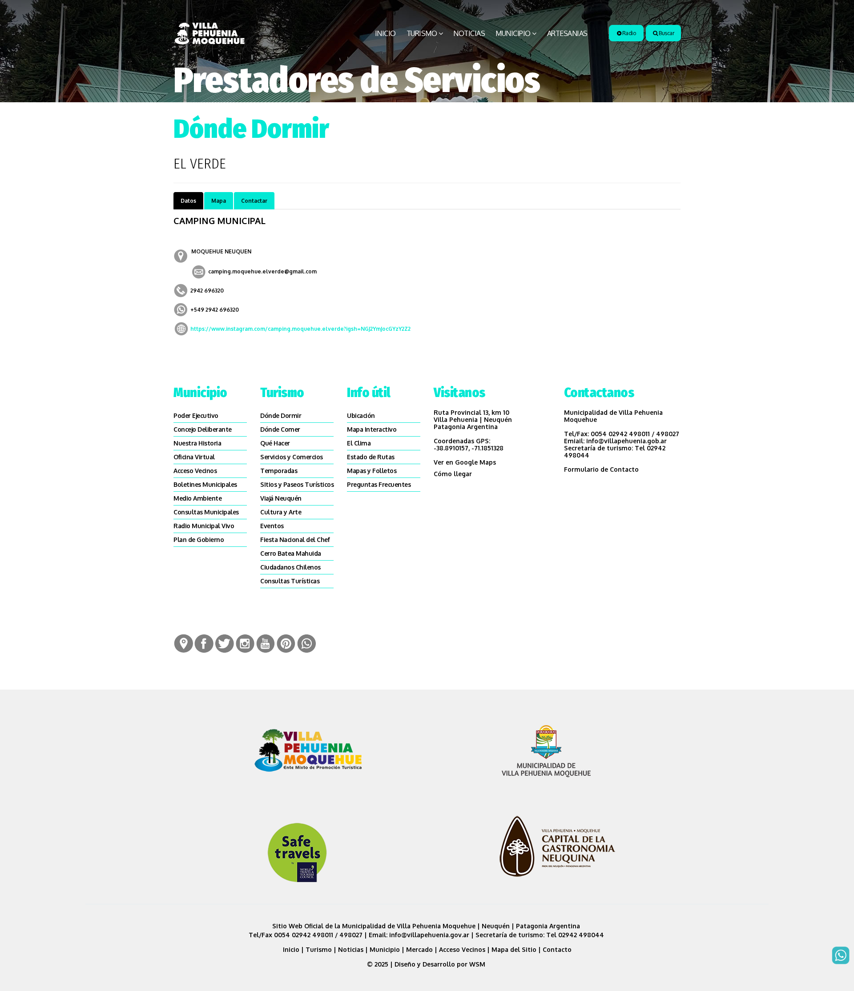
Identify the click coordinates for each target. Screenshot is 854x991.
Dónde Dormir (280, 415)
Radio (628, 33)
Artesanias (567, 33)
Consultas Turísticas (289, 581)
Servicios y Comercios (291, 457)
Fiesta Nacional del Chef (295, 539)
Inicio (385, 33)
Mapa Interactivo (371, 429)
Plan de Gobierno (198, 539)
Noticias (469, 33)
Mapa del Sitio (513, 949)
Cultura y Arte (280, 512)
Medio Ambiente (197, 498)
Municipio (513, 33)
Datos (188, 200)
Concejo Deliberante (202, 429)
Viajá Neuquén (281, 498)
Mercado (419, 949)
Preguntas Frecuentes (379, 484)
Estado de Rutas (371, 457)
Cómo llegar (453, 473)
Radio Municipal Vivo (203, 526)
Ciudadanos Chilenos (290, 567)
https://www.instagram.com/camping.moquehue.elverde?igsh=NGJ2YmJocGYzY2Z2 (300, 328)
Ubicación (361, 415)
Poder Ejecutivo (195, 415)
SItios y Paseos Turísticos (297, 484)
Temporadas (278, 470)
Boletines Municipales (205, 484)
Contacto (557, 949)
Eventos (272, 526)
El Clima (359, 443)
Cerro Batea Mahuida (290, 553)
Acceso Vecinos (195, 470)
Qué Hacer (275, 443)
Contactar (254, 200)
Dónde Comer (280, 429)
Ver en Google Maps (465, 462)
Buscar (666, 33)
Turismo (422, 33)
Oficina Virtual (194, 457)
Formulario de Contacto (601, 469)
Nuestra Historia (197, 443)
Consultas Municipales (206, 512)
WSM (478, 964)
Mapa (218, 200)
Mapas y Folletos (371, 470)
